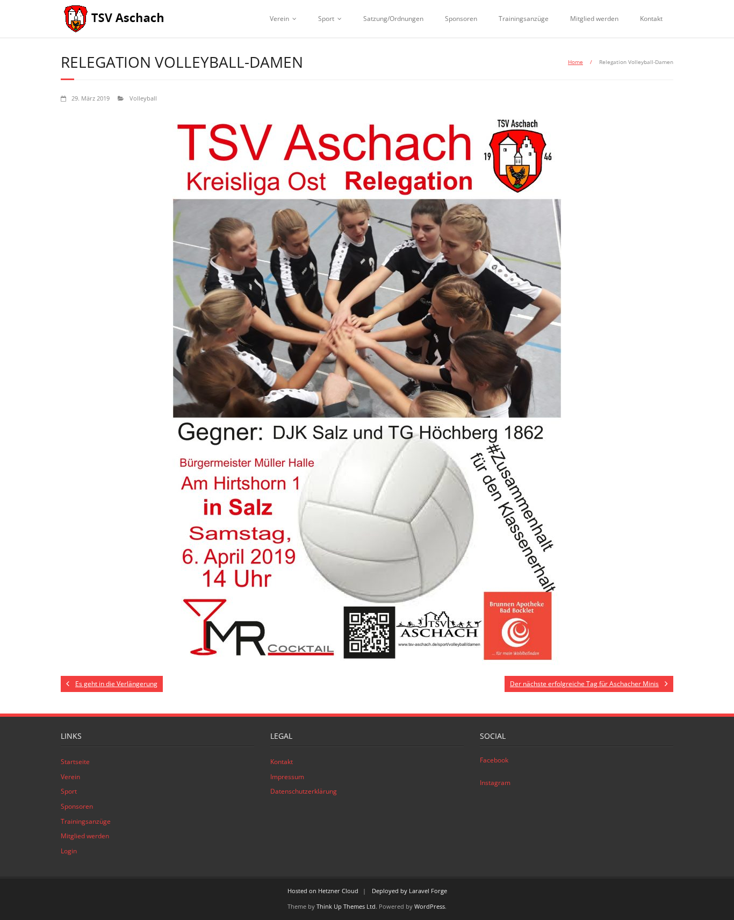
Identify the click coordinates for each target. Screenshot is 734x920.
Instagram (495, 782)
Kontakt (651, 18)
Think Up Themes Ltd (346, 906)
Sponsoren (461, 18)
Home (575, 62)
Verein (279, 18)
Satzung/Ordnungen (393, 18)
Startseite (75, 761)
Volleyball (143, 98)
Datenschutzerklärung (303, 791)
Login (69, 850)
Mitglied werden (594, 18)
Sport (326, 18)
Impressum (287, 776)
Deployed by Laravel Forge (409, 891)
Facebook (494, 760)
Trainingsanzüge (524, 18)
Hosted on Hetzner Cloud (322, 891)
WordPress (429, 906)
